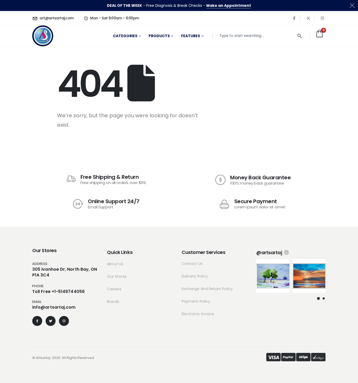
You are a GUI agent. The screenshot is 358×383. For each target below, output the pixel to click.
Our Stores (117, 276)
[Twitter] (51, 321)
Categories (125, 35)
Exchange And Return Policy (207, 288)
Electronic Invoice (198, 314)
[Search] (300, 36)
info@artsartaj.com (53, 307)
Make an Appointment (228, 5)
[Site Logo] (42, 35)
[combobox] (256, 36)
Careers (114, 289)
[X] (308, 18)
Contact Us (192, 263)
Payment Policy (196, 301)
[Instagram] (323, 18)
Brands (113, 301)
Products (159, 35)
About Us (115, 264)
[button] (318, 298)
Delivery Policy (195, 276)
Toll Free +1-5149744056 (58, 291)
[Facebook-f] (37, 321)
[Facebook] (294, 18)
